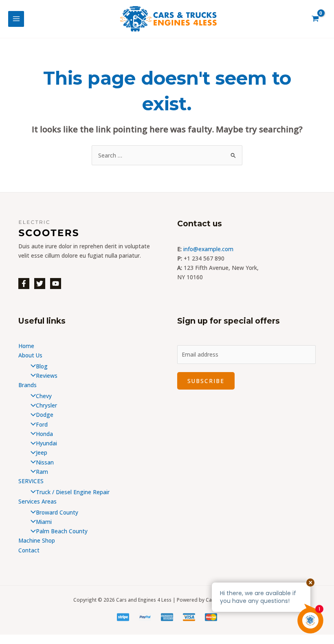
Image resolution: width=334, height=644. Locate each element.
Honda (44, 434)
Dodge (44, 414)
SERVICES (31, 481)
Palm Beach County (62, 531)
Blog (42, 366)
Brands (27, 385)
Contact (29, 550)
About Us (30, 355)
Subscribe (205, 381)
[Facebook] (23, 283)
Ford (42, 424)
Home (26, 346)
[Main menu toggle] (16, 19)
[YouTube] (55, 283)
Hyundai (46, 443)
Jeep (41, 452)
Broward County (57, 512)
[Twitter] (39, 283)
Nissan (45, 462)
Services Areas (37, 501)
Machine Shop (36, 540)
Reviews (46, 375)
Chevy (44, 396)
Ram (42, 471)
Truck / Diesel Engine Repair (73, 492)
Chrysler (46, 405)
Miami (44, 522)
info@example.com (208, 249)
